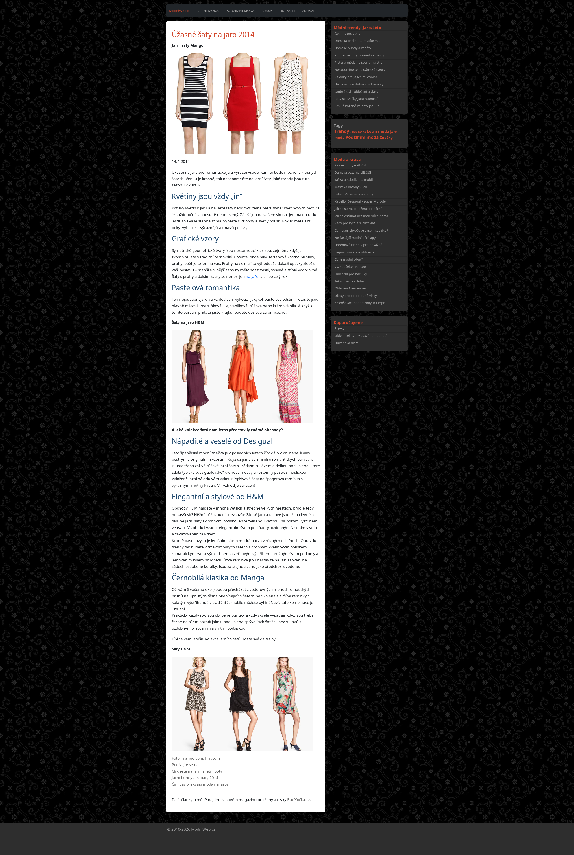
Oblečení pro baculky (351, 274)
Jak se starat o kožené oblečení (358, 209)
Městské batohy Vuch (351, 187)
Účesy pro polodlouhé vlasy (356, 296)
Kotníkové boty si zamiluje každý (359, 55)
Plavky (339, 328)
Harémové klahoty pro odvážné (358, 245)
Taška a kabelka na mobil (354, 179)
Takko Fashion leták (350, 281)
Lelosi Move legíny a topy (354, 194)
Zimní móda (358, 132)
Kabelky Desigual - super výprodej (361, 201)
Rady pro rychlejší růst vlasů (356, 223)
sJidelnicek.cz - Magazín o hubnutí (361, 335)
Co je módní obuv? (349, 259)
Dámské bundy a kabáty (353, 48)
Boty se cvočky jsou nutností (356, 99)
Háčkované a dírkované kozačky (359, 84)
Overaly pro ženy (347, 33)
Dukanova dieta (347, 343)
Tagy (338, 125)
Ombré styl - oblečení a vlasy (356, 91)
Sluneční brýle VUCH (350, 165)
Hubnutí (287, 10)
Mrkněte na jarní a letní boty (197, 771)
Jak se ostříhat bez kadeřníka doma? (362, 216)
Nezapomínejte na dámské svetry (360, 69)
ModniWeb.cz (203, 829)
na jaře (252, 276)
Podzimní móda (240, 10)
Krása (267, 10)
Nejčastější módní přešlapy (355, 237)
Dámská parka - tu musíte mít (357, 41)
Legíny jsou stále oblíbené (354, 252)
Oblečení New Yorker (350, 288)
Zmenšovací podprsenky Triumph (360, 303)
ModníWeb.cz (179, 10)
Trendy (341, 131)
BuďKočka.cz (298, 799)
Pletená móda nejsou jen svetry (358, 62)
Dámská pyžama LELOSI (353, 172)
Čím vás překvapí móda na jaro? (200, 784)
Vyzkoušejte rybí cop (350, 266)
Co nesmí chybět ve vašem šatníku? (361, 230)
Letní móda (208, 10)
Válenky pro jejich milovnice (356, 77)
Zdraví (308, 10)
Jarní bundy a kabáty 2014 (195, 777)
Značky (386, 137)
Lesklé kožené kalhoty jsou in (357, 106)
